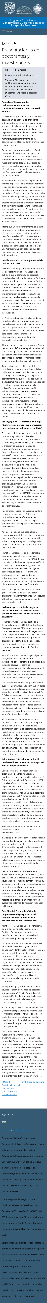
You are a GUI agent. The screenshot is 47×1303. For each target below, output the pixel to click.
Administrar (27, 1130)
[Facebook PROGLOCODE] (3, 1122)
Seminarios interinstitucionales (19, 75)
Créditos (16, 1130)
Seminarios (20, 69)
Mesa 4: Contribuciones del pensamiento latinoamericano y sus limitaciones (11, 1088)
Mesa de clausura (36, 1082)
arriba (25, 1082)
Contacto (6, 1130)
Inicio (7, 69)
